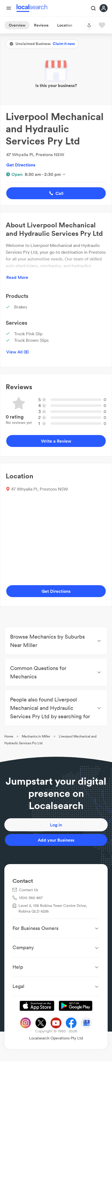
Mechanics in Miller (36, 736)
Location (64, 25)
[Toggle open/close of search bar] (93, 9)
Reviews (41, 25)
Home (8, 736)
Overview (17, 25)
